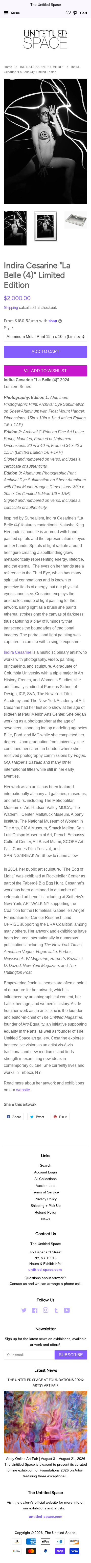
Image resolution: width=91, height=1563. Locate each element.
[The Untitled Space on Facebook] (35, 1311)
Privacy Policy (46, 1199)
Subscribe (71, 1355)
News (45, 1219)
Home (8, 67)
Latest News (45, 1370)
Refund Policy (46, 1212)
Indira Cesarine (18, 652)
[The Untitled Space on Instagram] (45, 1311)
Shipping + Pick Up (46, 1206)
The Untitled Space (60, 1533)
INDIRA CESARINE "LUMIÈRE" (41, 67)
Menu (15, 13)
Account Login (45, 1172)
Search (45, 1165)
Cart (83, 13)
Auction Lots (45, 1186)
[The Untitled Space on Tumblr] (56, 1311)
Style (8, 328)
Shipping (11, 307)
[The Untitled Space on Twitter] (24, 1311)
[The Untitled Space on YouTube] (67, 1311)
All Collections (45, 1179)
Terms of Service (45, 1192)
